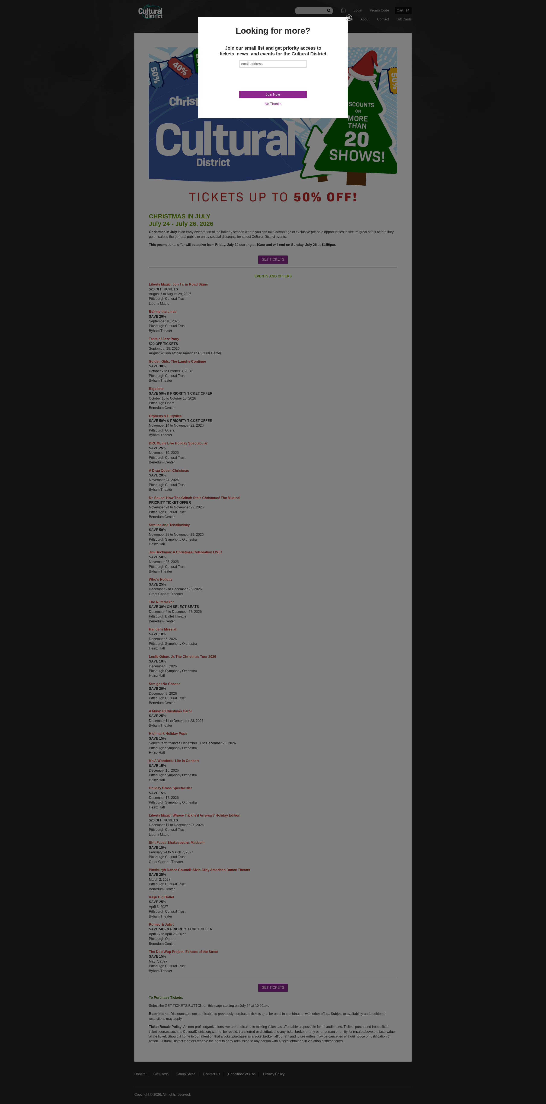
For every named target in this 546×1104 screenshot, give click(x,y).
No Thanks (273, 104)
